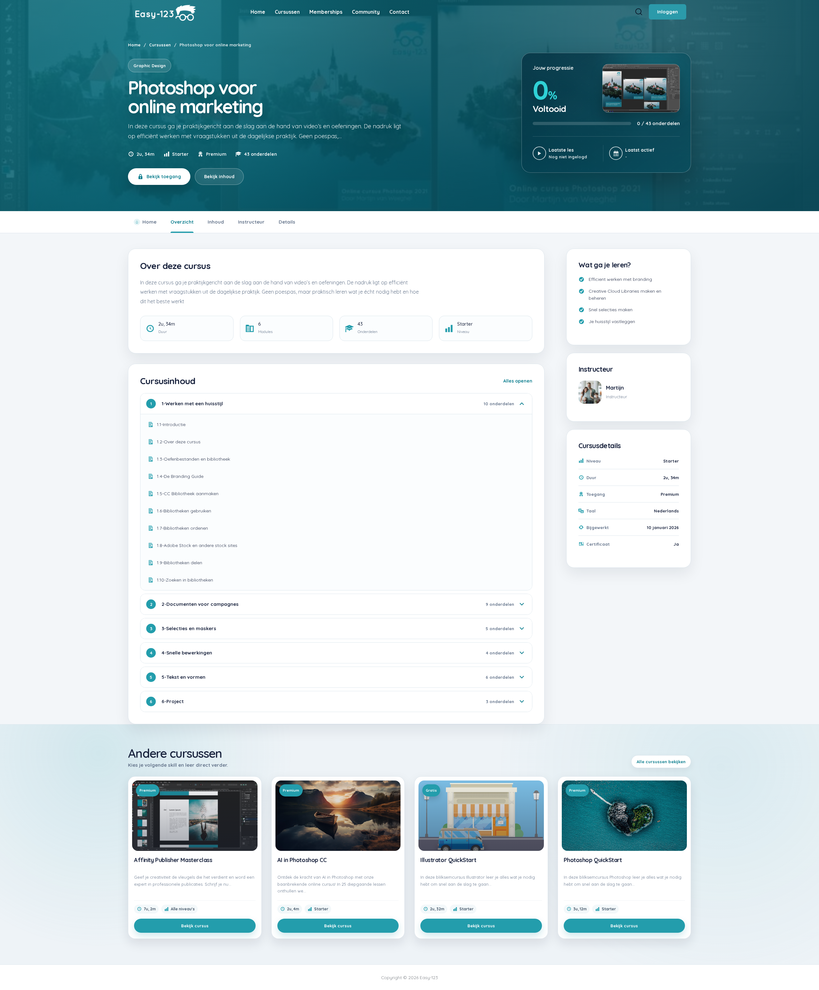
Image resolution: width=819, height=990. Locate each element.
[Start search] (638, 11)
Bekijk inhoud (219, 176)
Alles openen (517, 381)
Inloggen (667, 12)
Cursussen (160, 44)
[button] (809, 973)
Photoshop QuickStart (593, 860)
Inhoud (216, 222)
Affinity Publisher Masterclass (173, 860)
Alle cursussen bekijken (661, 761)
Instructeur (251, 222)
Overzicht (182, 222)
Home (134, 44)
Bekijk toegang (164, 176)
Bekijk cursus (195, 925)
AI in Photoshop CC (302, 860)
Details (287, 222)
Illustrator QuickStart (448, 860)
